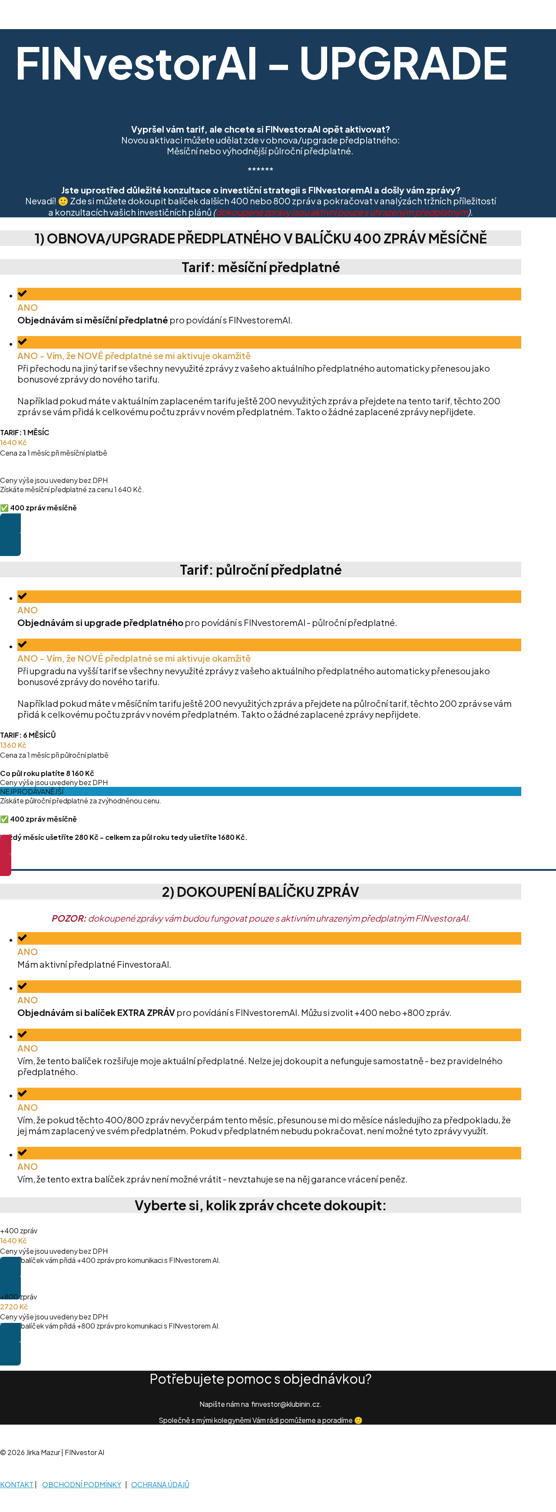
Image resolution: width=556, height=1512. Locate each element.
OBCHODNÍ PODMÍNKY (81, 1484)
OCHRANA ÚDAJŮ (160, 1484)
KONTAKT (16, 1484)
